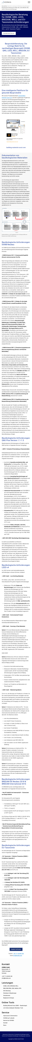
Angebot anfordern (16, 949)
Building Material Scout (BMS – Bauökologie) (15, 1005)
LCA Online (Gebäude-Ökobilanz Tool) (13, 1008)
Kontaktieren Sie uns (8, 33)
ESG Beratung (6, 990)
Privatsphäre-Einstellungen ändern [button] (22, 1034)
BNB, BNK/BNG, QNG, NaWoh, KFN (12, 988)
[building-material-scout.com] (16, 131)
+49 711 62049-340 (18, 953)
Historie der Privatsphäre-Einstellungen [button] (10, 1035)
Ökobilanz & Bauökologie (9, 993)
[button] (29, 2)
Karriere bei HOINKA (8, 1020)
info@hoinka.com (17, 955)
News (4, 1025)
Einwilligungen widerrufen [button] (24, 1035)
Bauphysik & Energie (8, 998)
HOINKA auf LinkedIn (8, 1018)
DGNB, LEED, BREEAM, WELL (10, 986)
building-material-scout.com (16, 147)
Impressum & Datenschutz (10, 1015)
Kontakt (5, 1023)
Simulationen (6, 995)
